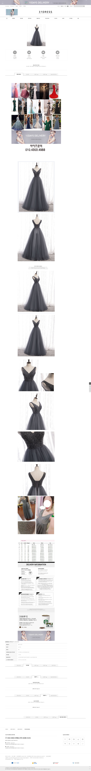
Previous (7, 12)
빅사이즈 (55, 18)
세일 (78, 18)
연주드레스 (29, 18)
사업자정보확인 (48, 756)
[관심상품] (90, 387)
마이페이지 (71, 6)
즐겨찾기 (8, 6)
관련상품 (27, 74)
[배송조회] (90, 391)
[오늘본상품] (90, 389)
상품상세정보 (19, 74)
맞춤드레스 (38, 18)
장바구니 (66, 6)
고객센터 (24, 6)
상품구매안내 (54, 665)
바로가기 (13, 6)
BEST (63, 18)
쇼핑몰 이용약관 (19, 729)
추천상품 (21, 18)
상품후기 (20, 6)
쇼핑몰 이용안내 (12, 729)
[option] (11, 12)
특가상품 (71, 18)
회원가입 (62, 6)
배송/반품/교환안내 (54, 74)
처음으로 (6, 729)
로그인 (59, 6)
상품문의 (16, 6)
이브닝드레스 (47, 18)
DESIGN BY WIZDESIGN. (30, 767)
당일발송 (13, 18)
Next (16, 12)
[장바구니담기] (90, 385)
